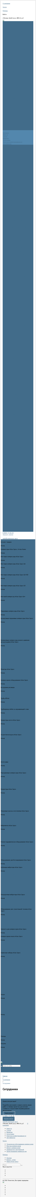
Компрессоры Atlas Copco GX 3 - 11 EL (15, 204)
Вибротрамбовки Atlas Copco (12, 78)
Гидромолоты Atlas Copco (11, 104)
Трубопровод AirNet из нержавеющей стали (17, 276)
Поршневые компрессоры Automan (14, 231)
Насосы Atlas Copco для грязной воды (15, 69)
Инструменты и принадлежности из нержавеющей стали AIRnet (14, 274)
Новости (5, 135)
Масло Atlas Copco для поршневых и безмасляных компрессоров (14, 448)
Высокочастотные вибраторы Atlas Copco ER (17, 418)
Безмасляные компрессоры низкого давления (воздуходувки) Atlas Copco (17, 237)
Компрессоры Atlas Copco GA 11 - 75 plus (16, 207)
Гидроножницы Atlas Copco (11, 107)
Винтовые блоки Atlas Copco (12, 115)
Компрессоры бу (8, 116)
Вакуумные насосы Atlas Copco (12, 313)
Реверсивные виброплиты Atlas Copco (14, 80)
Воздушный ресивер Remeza (12, 269)
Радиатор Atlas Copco (10, 478)
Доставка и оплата (9, 516)
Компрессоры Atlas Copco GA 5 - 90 (14, 189)
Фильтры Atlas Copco (9, 35)
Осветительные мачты (10, 347)
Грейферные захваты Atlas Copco (13, 434)
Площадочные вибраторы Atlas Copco (15, 416)
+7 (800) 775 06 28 (8, 1116)
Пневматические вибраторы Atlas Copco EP (16, 420)
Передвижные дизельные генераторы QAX (16, 342)
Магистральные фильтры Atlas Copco (14, 38)
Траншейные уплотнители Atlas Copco (15, 373)
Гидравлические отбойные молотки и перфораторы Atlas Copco (14, 88)
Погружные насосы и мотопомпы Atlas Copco (17, 66)
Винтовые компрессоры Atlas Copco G (14, 211)
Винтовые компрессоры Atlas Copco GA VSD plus (18, 213)
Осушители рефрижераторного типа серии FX (17, 311)
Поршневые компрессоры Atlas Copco (14, 29)
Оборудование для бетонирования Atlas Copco (18, 93)
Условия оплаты (7, 166)
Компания (6, 498)
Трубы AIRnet (7, 44)
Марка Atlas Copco (8, 173)
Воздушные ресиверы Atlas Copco (13, 267)
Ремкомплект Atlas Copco (11, 480)
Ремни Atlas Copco (8, 482)
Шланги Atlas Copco (9, 483)
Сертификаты (7, 144)
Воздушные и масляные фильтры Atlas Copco (17, 36)
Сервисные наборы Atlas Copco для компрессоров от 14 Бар (14, 457)
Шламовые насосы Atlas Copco (12, 362)
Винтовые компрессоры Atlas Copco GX (15, 200)
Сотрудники (6, 140)
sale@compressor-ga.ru (10, 538)
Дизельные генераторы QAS (12, 62)
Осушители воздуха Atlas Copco (13, 293)
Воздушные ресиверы (9, 42)
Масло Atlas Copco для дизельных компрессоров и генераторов (13, 444)
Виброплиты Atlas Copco (10, 75)
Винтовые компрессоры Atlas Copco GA (15, 187)
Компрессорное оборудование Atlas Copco (16, 40)
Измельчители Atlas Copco (11, 436)
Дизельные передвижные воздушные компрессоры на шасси (14, 50)
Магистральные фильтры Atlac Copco (14, 315)
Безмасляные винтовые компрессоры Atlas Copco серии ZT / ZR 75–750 (16, 241)
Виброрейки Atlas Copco (10, 96)
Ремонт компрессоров (10, 126)
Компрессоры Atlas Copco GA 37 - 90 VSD (15, 196)
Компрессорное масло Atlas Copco (13, 111)
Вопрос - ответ (7, 171)
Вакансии (6, 138)
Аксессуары (6, 318)
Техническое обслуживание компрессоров (16, 122)
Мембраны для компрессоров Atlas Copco (16, 474)
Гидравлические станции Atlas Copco (14, 86)
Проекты (5, 511)
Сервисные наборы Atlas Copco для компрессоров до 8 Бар (14, 453)
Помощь (5, 518)
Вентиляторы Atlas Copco (11, 465)
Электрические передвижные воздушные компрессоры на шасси (16, 55)
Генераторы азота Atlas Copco (12, 46)
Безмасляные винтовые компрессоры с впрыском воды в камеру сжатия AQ (15, 244)
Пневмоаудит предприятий (11, 127)
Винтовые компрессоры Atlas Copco (14, 27)
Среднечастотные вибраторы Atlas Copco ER (17, 422)
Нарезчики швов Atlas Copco (12, 424)
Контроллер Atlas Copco (10, 473)
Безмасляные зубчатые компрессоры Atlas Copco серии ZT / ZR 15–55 (16, 252)
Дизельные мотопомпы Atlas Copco (14, 67)
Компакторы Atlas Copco (10, 106)
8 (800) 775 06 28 (8, 533)
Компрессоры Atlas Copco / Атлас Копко (15, 26)
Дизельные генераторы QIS (11, 60)
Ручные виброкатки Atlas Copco (13, 371)
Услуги (5, 487)
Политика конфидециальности (12, 142)
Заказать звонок (8, 1119)
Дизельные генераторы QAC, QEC (13, 344)
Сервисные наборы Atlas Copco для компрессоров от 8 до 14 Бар (14, 461)
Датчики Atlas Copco (9, 467)
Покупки (5, 164)
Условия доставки (8, 167)
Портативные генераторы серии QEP (14, 345)
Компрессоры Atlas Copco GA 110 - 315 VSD (16, 198)
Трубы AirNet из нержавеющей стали (14, 278)
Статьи (5, 136)
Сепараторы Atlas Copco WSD (12, 322)
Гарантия (5, 169)
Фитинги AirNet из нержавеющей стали (15, 280)
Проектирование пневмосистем (13, 129)
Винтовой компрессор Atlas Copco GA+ (15, 205)
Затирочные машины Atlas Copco (13, 98)
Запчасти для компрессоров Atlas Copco (15, 109)
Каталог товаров (8, 182)
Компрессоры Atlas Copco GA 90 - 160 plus (16, 209)
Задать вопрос (9, 1113)
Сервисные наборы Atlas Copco (12, 113)
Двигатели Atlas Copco (10, 469)
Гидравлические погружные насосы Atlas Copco (18, 389)
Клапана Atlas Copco (9, 471)
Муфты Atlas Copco (9, 476)
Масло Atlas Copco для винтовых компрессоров (18, 442)
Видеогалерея (7, 513)
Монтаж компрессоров (10, 124)
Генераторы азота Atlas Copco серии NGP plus (17, 291)
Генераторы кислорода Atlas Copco (14, 316)
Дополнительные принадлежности (14, 53)
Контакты (6, 531)
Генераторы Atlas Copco (10, 58)
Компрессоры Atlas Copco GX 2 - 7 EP (14, 202)
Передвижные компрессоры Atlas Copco (15, 47)
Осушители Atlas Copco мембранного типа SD (17, 302)
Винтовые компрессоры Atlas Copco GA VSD (16, 195)
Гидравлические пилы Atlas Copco (13, 91)
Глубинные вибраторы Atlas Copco (13, 95)
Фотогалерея (7, 514)
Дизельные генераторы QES (12, 64)
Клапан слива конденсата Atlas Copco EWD (16, 320)
